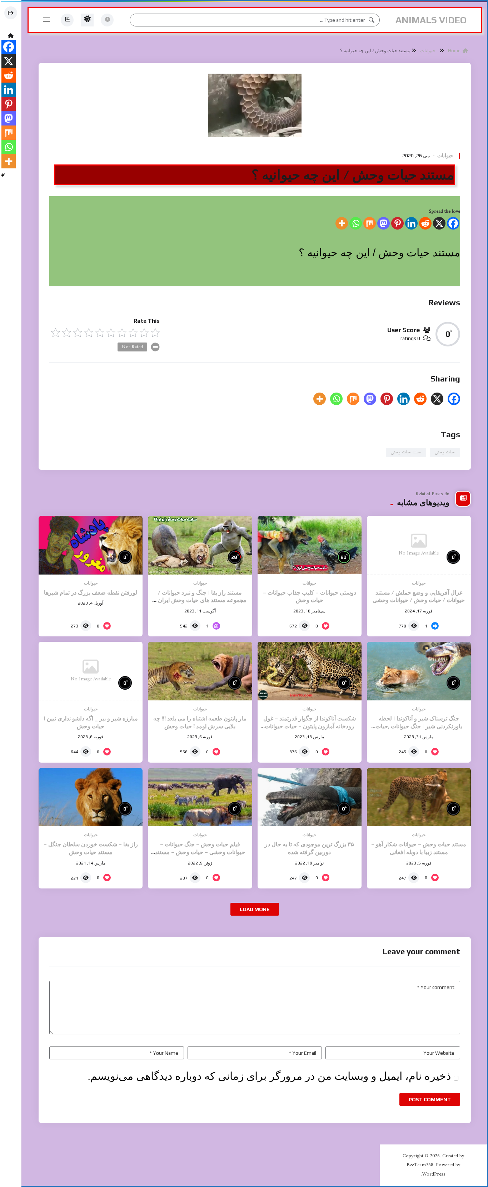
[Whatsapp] (355, 223)
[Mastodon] (383, 223)
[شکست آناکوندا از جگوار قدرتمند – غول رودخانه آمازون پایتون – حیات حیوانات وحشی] (310, 671)
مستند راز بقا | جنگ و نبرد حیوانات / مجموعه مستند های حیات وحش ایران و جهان (200, 600)
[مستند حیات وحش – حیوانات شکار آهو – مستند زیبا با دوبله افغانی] (419, 797)
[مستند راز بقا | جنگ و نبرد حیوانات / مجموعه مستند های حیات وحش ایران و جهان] (200, 545)
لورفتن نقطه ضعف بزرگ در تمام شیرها (90, 592)
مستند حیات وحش (406, 452)
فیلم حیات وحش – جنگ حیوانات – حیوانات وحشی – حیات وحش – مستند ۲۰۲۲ (200, 852)
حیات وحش (445, 452)
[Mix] (369, 223)
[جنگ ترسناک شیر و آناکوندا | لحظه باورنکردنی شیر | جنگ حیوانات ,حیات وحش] (419, 671)
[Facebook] (453, 223)
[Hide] (3, 175)
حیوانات (427, 50)
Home (455, 50)
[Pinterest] (397, 223)
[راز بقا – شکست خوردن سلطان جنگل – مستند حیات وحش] (91, 797)
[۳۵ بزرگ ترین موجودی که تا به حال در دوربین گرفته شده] (310, 797)
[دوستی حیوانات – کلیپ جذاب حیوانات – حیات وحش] (310, 545)
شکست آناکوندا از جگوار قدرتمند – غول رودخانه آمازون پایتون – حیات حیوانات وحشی (309, 726)
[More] (341, 223)
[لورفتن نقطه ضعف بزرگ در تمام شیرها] (91, 545)
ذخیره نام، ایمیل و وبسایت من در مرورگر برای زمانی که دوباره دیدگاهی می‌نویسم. (269, 1076)
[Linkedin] (411, 223)
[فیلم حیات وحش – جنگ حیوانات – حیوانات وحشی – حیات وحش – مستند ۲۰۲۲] (200, 797)
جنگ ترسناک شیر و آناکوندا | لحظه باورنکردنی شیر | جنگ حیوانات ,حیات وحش (418, 726)
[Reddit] (425, 223)
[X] (439, 223)
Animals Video (431, 20)
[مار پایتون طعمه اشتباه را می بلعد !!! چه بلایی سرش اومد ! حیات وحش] (200, 671)
